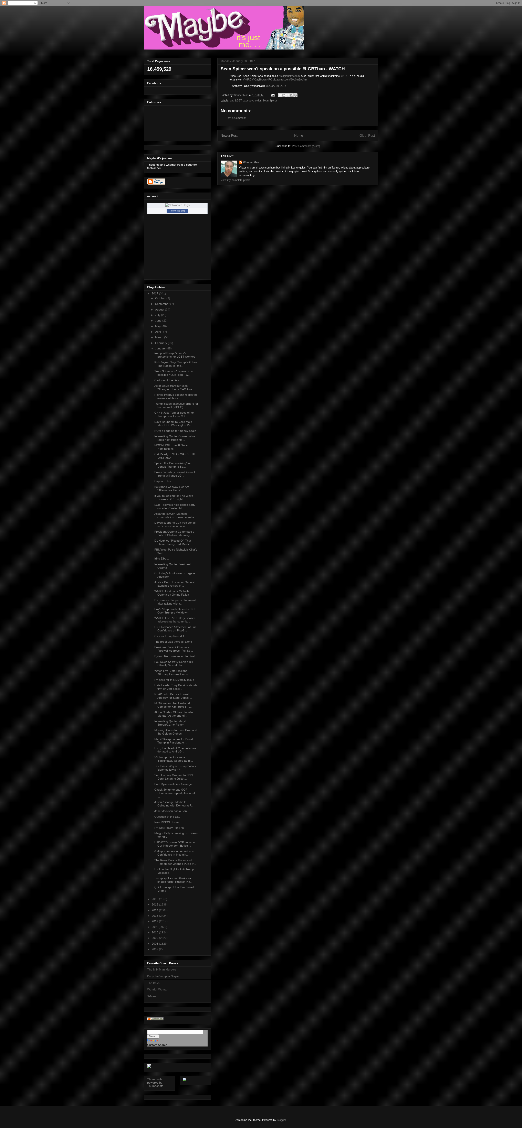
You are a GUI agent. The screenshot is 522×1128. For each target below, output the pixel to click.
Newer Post (229, 135)
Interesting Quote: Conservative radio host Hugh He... (174, 438)
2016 (155, 899)
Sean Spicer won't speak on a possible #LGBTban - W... (173, 373)
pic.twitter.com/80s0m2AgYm (290, 79)
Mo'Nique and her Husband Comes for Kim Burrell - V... (173, 705)
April (158, 331)
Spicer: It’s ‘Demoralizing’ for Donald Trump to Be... (172, 465)
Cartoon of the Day (166, 380)
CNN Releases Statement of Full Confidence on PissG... (175, 628)
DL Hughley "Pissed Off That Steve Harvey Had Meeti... (172, 542)
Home (298, 135)
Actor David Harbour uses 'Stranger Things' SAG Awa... (174, 387)
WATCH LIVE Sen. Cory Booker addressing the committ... (174, 619)
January (160, 348)
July (158, 315)
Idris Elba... (161, 558)
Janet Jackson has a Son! (171, 811)
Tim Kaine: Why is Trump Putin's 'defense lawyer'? (175, 767)
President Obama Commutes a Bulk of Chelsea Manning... (174, 533)
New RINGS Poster (166, 822)
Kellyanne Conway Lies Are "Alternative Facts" (171, 488)
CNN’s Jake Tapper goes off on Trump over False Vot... (174, 414)
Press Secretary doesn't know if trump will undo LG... (174, 473)
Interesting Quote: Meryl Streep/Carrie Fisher (170, 722)
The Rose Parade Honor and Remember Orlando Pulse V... (175, 862)
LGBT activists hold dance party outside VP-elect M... (174, 506)
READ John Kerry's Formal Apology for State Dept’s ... (173, 696)
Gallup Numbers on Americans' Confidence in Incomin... (174, 853)
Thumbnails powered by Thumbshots (155, 1082)
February (161, 343)
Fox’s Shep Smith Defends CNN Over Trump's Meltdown (175, 610)
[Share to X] (288, 95)
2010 (155, 932)
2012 (155, 921)
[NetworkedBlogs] (177, 205)
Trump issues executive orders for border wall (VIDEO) (176, 405)
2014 (155, 910)
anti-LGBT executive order (245, 100)
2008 (155, 943)
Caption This (162, 481)
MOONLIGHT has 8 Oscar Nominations (171, 447)
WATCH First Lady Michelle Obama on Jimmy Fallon (171, 592)
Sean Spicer (269, 100)
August (160, 309)
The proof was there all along (173, 641)
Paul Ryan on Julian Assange (173, 784)
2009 (155, 938)
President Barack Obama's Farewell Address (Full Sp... (173, 649)
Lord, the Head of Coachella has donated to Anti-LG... (175, 750)
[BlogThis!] (284, 95)
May (158, 326)
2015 (155, 904)
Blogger (281, 1119)
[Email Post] (272, 95)
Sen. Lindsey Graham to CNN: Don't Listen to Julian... (174, 776)
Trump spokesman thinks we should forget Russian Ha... (173, 880)
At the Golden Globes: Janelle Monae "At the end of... (173, 714)
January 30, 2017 (276, 85)
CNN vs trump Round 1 (169, 636)
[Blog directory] (155, 1019)
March (159, 337)
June (158, 320)
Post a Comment (236, 117)
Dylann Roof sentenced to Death (175, 656)
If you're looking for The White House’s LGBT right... (173, 497)
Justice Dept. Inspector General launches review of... (174, 584)
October (160, 298)
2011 (155, 927)
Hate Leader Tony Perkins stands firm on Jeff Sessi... (175, 687)
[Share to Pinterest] (295, 95)
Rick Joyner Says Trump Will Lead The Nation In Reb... (176, 364)
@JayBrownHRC (262, 79)
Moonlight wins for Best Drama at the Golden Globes (175, 731)
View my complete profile (235, 180)
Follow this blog (177, 210)
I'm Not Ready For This (169, 827)
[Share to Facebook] (292, 95)
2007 (155, 949)
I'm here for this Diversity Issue (174, 679)
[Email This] (280, 95)
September (162, 303)
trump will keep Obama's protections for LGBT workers (174, 355)
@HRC (247, 79)
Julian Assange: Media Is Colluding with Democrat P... (174, 803)
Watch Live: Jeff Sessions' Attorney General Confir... (172, 672)
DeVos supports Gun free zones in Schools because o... (175, 524)
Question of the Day (167, 816)
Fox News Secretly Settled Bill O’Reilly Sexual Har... (173, 663)
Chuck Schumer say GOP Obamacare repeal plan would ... (175, 793)
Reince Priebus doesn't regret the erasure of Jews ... (176, 396)
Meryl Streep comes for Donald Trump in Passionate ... (174, 741)
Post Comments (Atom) (306, 146)
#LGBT (345, 75)
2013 (155, 915)
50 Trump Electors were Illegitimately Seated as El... (173, 759)
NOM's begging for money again (175, 430)
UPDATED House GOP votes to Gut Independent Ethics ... (174, 844)
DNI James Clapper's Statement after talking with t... (175, 601)
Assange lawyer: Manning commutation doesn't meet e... (175, 515)
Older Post (367, 135)
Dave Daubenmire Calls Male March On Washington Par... (174, 423)
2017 (155, 293)
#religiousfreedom (289, 75)
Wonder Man (251, 162)
